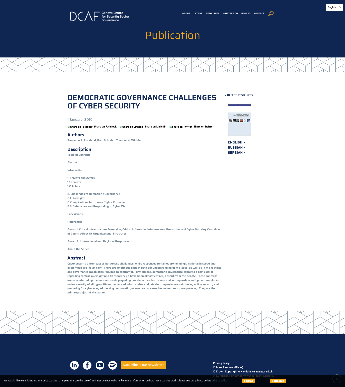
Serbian (236, 152)
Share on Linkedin (155, 127)
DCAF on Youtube (100, 365)
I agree (248, 381)
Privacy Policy (221, 363)
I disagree (278, 381)
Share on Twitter (204, 127)
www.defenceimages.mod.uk (255, 372)
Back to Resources (240, 95)
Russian (236, 147)
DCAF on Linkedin (74, 365)
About (186, 13)
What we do (230, 13)
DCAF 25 (245, 13)
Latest (198, 13)
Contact (259, 13)
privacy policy (219, 381)
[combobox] (334, 7)
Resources (212, 13)
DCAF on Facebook (87, 365)
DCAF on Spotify (112, 365)
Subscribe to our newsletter (143, 364)
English (235, 142)
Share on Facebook (105, 127)
